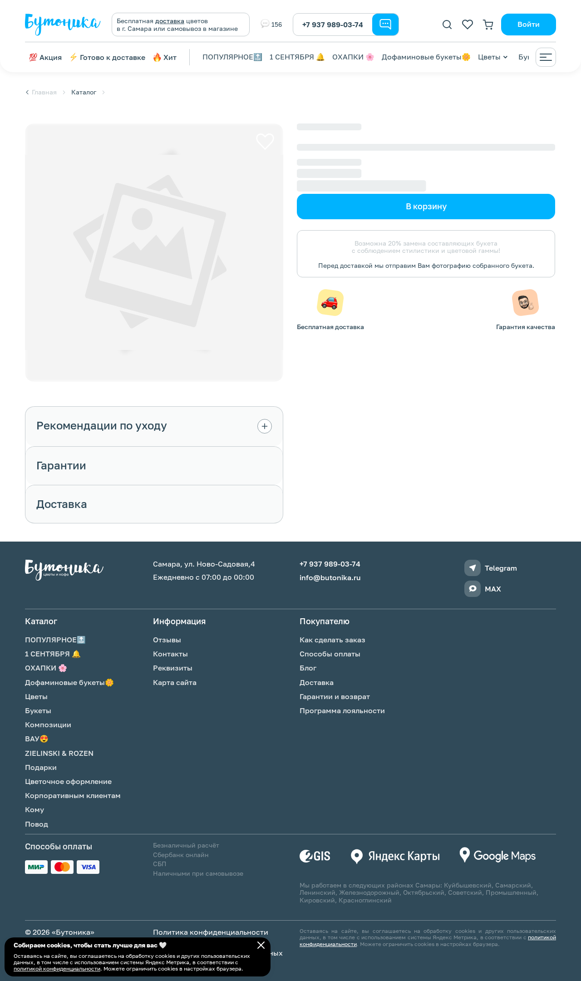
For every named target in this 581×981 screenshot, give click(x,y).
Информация (179, 621)
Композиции (48, 724)
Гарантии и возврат (335, 696)
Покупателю (325, 621)
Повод (36, 823)
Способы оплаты (330, 653)
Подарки (41, 767)
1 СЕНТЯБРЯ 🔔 (297, 56)
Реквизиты (172, 667)
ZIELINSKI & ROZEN (59, 753)
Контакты (170, 653)
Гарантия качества (525, 326)
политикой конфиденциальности (57, 968)
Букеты (38, 710)
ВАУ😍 (37, 738)
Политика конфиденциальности (210, 932)
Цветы (489, 56)
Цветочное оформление (68, 781)
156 (276, 24)
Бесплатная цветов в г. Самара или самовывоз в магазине (177, 24)
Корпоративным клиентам (73, 795)
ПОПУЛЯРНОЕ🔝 (232, 56)
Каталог (83, 92)
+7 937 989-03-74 (332, 24)
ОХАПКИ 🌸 (353, 56)
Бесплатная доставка (330, 326)
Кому (34, 809)
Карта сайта (175, 682)
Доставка (317, 682)
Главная (44, 92)
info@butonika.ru (330, 577)
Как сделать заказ (332, 639)
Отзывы (167, 639)
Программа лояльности (342, 710)
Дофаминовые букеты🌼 (426, 56)
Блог (308, 667)
